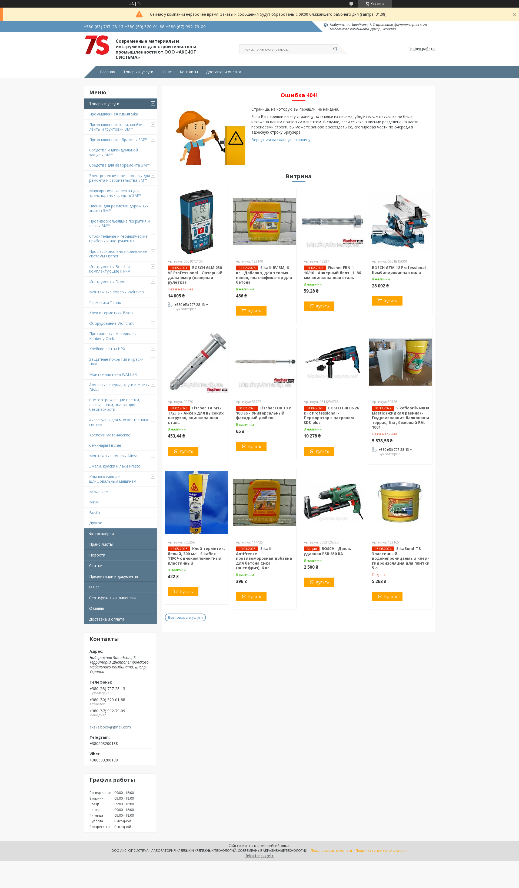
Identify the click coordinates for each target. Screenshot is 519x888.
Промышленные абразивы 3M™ (118, 139)
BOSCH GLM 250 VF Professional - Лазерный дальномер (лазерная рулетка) (195, 275)
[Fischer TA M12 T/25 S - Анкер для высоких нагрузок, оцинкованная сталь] (196, 362)
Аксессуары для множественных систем (119, 422)
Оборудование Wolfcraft (111, 323)
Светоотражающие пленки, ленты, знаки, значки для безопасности (114, 404)
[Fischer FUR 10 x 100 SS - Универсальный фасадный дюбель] (264, 362)
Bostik (94, 512)
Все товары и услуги (185, 617)
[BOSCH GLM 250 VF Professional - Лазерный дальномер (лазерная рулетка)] (196, 222)
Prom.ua (284, 845)
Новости (97, 555)
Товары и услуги (138, 72)
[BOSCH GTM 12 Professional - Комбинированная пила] (400, 222)
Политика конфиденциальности (382, 850)
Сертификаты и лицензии (112, 597)
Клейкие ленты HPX (107, 348)
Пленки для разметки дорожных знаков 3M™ (118, 208)
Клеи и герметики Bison (111, 312)
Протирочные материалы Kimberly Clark (112, 336)
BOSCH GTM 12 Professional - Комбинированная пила (400, 270)
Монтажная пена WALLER (113, 374)
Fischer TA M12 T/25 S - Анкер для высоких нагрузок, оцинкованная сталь (196, 415)
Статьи (95, 565)
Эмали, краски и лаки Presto (115, 466)
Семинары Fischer (105, 445)
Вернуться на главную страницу (280, 139)
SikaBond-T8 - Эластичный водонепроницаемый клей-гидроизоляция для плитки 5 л (401, 558)
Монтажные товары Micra (113, 455)
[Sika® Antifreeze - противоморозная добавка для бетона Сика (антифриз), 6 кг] (264, 502)
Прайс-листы (101, 544)
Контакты (189, 72)
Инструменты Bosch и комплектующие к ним (109, 269)
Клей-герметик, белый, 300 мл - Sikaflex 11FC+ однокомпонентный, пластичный (196, 556)
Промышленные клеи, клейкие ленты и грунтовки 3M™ (117, 127)
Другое (95, 522)
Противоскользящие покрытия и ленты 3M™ (119, 223)
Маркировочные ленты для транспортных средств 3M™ (115, 193)
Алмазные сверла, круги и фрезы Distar (119, 387)
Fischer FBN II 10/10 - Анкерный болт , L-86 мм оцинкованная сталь (332, 272)
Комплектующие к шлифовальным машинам (112, 479)
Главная (107, 72)
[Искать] (335, 49)
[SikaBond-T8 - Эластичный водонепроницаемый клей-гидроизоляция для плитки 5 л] (400, 502)
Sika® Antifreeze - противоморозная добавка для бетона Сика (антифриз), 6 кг (264, 558)
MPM (94, 502)
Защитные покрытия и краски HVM (116, 362)
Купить (254, 310)
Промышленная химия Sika (113, 114)
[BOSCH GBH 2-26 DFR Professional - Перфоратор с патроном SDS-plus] (332, 362)
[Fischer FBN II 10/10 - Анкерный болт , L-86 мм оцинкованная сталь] (332, 222)
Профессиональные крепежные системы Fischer (118, 254)
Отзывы (96, 608)
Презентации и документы (113, 576)
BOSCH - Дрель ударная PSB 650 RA (327, 551)
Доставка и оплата (223, 72)
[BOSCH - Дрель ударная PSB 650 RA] (332, 502)
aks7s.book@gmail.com (110, 727)
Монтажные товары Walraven (116, 291)
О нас (166, 72)
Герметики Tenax (105, 302)
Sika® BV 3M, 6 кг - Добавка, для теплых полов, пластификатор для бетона (264, 275)
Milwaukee (98, 491)
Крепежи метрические (109, 435)
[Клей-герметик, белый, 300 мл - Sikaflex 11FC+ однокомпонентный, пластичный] (196, 502)
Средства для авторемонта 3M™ (119, 165)
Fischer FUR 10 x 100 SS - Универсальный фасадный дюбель (263, 412)
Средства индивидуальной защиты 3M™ (113, 152)
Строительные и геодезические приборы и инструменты (118, 239)
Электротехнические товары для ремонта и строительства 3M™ (119, 178)
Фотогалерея (101, 533)
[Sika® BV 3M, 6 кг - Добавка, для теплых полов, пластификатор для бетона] (264, 222)
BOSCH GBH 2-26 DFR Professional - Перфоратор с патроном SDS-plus (331, 415)
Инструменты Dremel (108, 281)
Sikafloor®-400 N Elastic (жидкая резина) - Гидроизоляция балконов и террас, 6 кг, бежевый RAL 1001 (400, 417)
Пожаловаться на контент (331, 850)
